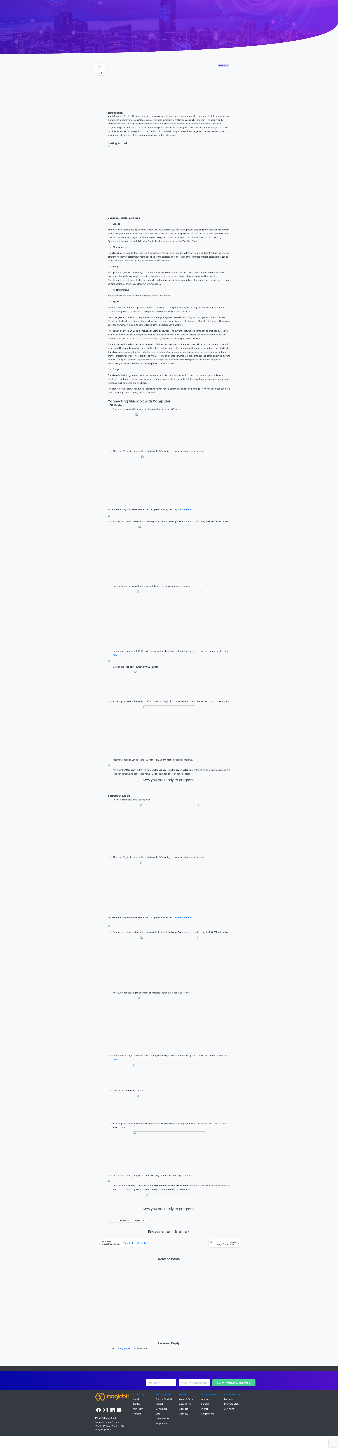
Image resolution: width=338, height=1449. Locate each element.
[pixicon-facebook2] (98, 1409)
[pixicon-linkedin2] (112, 1409)
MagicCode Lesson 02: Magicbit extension (182, 1307)
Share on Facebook (161, 1232)
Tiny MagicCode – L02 (112, 1311)
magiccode (139, 1220)
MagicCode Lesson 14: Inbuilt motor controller (223, 1309)
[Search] (330, 5)
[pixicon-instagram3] (105, 1409)
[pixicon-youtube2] (119, 1409)
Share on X (184, 1232)
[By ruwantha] (137, 1276)
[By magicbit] (174, 1276)
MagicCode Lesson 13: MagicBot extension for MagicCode (145, 1307)
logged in (124, 1348)
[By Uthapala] (99, 1276)
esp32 (111, 1220)
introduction (125, 1220)
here (115, 654)
